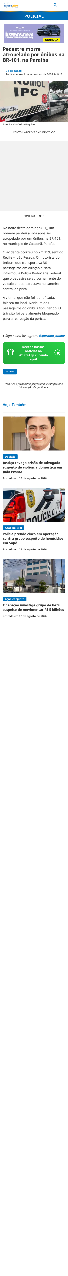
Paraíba (10, 371)
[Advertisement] (34, 176)
